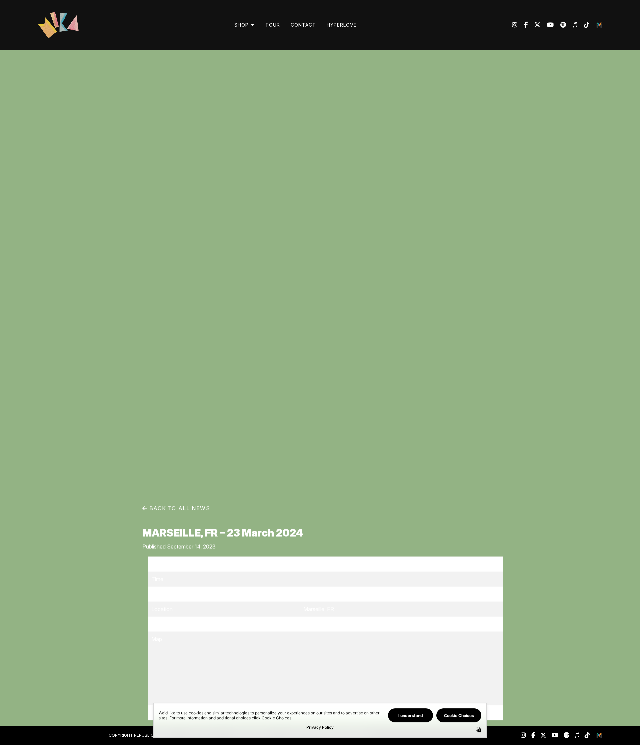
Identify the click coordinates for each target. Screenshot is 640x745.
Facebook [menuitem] (522, 25)
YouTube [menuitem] (547, 25)
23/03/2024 (318, 564)
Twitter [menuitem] (534, 25)
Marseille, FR (318, 609)
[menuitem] (244, 25)
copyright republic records (141, 735)
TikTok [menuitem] (583, 25)
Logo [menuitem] (599, 25)
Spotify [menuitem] (560, 25)
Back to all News (178, 508)
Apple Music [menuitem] (571, 25)
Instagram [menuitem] (514, 25)
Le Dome (314, 594)
